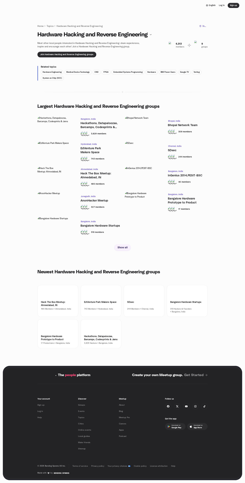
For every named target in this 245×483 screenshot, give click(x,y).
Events (81, 411)
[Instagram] (195, 406)
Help (39, 418)
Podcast (123, 436)
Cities (81, 424)
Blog (121, 411)
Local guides (84, 436)
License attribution (159, 466)
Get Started (194, 375)
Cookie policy (140, 466)
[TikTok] (204, 406)
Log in (40, 411)
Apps (121, 430)
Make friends (84, 443)
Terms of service (80, 466)
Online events (84, 430)
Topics (50, 26)
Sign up (41, 405)
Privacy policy (97, 466)
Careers (122, 424)
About (122, 405)
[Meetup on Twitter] (177, 406)
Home (40, 26)
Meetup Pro (124, 418)
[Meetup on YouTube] (186, 406)
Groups (81, 405)
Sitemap (82, 449)
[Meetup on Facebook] (168, 406)
